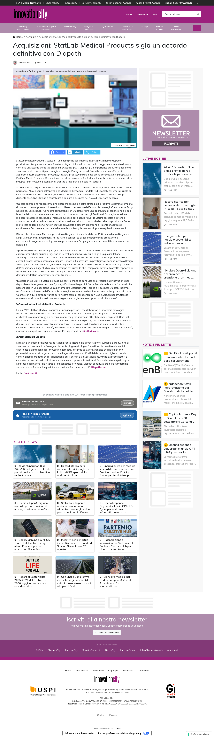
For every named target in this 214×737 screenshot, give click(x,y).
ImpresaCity (70, 3)
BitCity (39, 650)
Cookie (100, 715)
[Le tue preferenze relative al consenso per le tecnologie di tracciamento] (199, 734)
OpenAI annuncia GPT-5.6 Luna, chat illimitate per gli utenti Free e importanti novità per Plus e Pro (32, 544)
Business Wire (25, 62)
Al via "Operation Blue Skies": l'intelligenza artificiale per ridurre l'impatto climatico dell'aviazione (32, 470)
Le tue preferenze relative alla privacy (119, 733)
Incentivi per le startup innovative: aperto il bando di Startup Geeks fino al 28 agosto (74, 544)
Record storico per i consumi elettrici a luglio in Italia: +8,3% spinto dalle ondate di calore (73, 470)
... (197, 3)
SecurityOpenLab (91, 3)
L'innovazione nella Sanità (127, 28)
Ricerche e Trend (159, 28)
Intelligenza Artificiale (88, 28)
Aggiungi (127, 415)
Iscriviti (127, 403)
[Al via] (32, 454)
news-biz (31, 37)
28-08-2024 (41, 62)
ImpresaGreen (127, 650)
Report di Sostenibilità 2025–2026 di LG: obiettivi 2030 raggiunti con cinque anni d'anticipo (30, 581)
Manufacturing (70, 26)
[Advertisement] (107, 602)
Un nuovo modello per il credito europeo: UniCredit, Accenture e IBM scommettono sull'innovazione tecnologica (117, 583)
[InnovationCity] (30, 14)
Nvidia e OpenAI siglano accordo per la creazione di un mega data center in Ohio (31, 506)
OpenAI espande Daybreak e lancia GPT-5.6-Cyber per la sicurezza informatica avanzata (116, 507)
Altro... (156, 14)
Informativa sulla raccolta (79, 733)
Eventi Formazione (176, 28)
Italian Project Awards (148, 3)
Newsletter (142, 14)
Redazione (98, 670)
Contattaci (143, 670)
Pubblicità (128, 670)
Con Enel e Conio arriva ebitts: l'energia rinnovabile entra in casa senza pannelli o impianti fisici (74, 581)
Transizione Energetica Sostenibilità (46, 28)
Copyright (113, 670)
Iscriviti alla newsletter (107, 632)
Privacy (113, 715)
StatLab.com (90, 331)
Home (129, 14)
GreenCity (110, 650)
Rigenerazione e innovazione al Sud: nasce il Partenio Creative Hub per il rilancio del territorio (116, 544)
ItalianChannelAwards (151, 650)
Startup (144, 26)
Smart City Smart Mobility (23, 28)
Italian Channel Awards (118, 3)
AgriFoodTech (107, 26)
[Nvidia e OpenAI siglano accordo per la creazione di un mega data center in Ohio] (32, 491)
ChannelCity (52, 3)
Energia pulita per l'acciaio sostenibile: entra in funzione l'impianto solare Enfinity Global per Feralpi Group (117, 470)
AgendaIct (172, 650)
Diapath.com (98, 367)
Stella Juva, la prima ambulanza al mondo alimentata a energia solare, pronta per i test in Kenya (74, 507)
